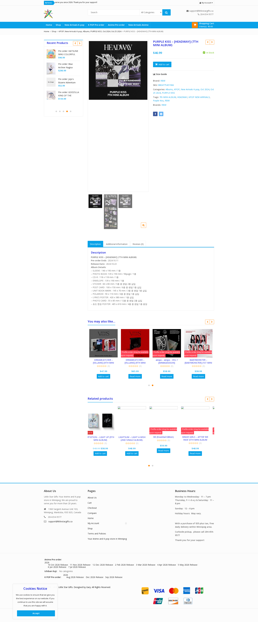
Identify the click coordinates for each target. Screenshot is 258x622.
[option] (118, 70)
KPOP (177, 89)
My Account (93, 523)
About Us (92, 497)
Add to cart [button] (103, 376)
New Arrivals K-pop (74, 24)
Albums (169, 89)
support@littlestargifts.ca (60, 521)
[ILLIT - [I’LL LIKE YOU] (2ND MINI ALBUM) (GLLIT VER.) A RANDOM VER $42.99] (207, 42)
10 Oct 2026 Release (58, 564)
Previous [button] (93, 114)
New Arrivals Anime (138, 24)
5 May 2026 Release (187, 564)
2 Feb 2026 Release (124, 564)
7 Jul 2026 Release (77, 567)
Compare (92, 513)
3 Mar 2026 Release (145, 564)
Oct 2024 (205, 89)
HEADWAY (182, 97)
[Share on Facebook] (155, 114)
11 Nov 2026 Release (80, 564)
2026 (46, 562)
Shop (58, 24)
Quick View (104, 360)
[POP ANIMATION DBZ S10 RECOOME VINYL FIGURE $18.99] (212, 42)
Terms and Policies (97, 533)
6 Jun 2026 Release (57, 567)
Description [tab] (95, 244)
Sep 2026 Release (113, 577)
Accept (36, 613)
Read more (135, 376)
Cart (90, 502)
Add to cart (164, 64)
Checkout (92, 507)
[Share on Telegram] (161, 114)
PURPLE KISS (168, 92)
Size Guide (161, 74)
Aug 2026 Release (75, 577)
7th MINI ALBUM (167, 97)
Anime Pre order (116, 24)
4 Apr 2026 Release (166, 564)
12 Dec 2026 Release (103, 564)
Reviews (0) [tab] (138, 244)
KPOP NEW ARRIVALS (199, 97)
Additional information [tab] (117, 244)
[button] (146, 227)
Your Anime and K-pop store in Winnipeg (107, 538)
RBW (163, 80)
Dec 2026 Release (94, 577)
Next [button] (143, 114)
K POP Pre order (96, 24)
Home (49, 24)
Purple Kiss (158, 100)
